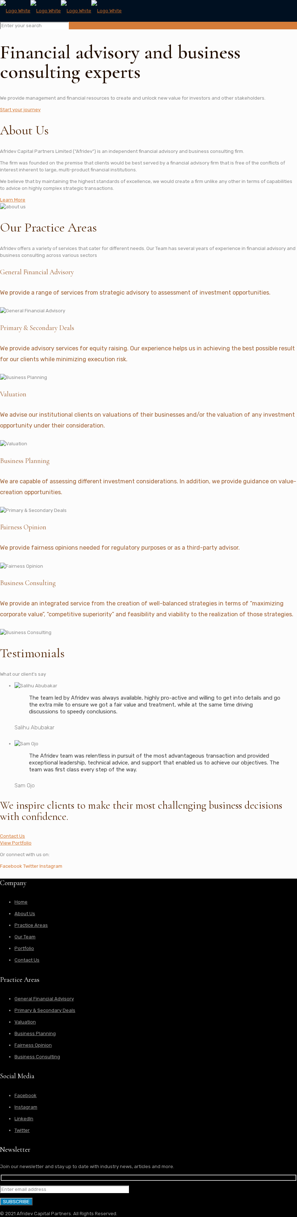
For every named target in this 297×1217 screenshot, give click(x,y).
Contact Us (26, 960)
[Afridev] (61, 11)
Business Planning (35, 1033)
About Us (24, 913)
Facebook (25, 1095)
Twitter (22, 1130)
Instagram (25, 1107)
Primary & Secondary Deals (44, 1010)
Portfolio (24, 948)
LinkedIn (23, 1118)
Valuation (25, 1022)
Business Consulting (37, 1056)
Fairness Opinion (33, 1045)
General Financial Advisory (44, 998)
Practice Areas (31, 925)
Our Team (24, 936)
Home (21, 902)
